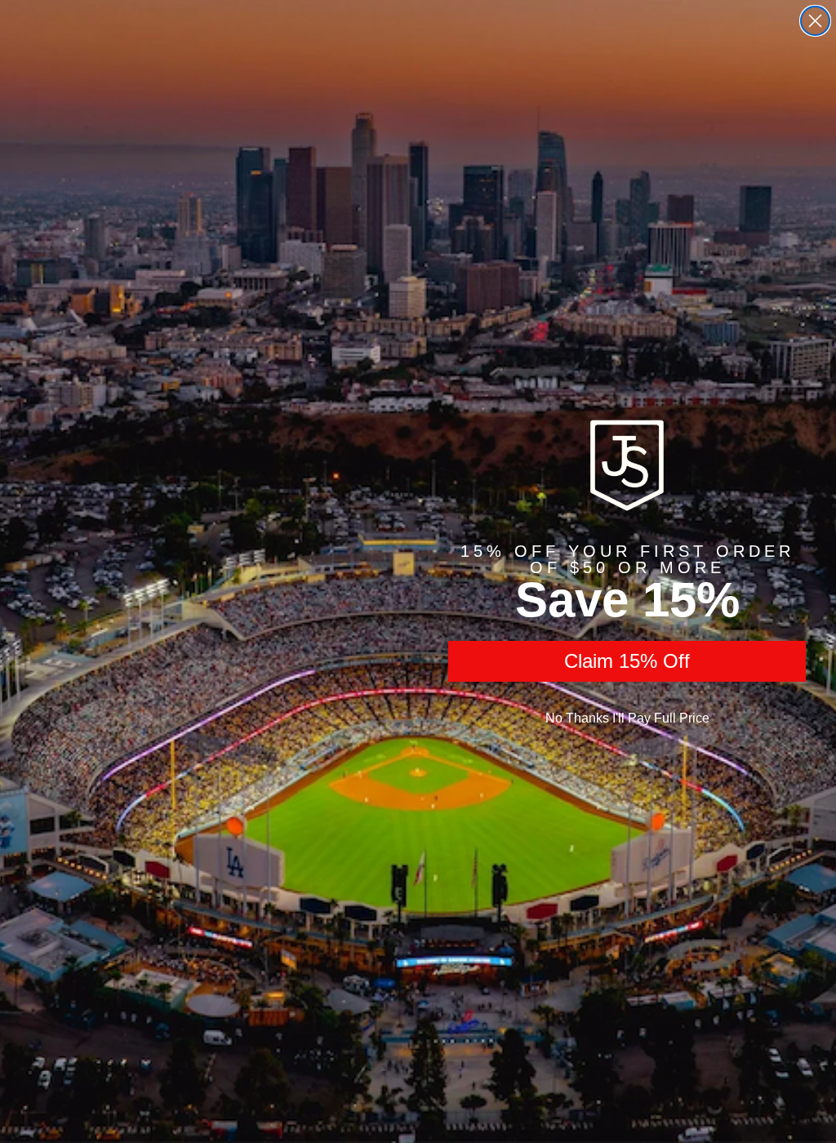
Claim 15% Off (627, 661)
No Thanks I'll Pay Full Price (627, 718)
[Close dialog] (815, 21)
